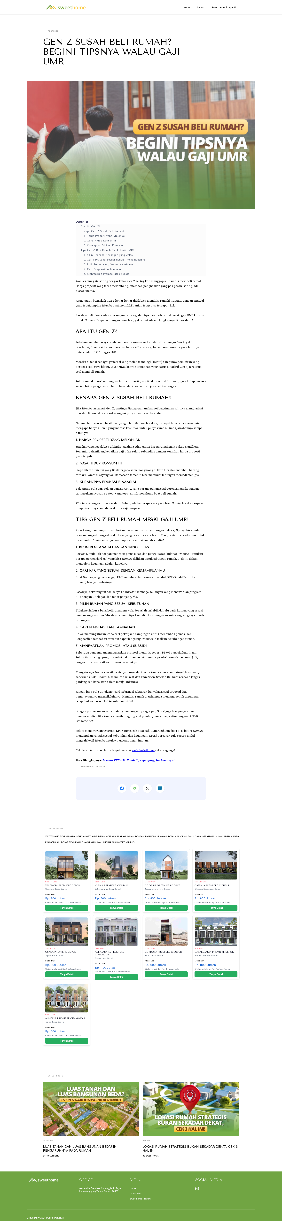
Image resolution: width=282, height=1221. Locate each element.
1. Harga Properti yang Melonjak (104, 235)
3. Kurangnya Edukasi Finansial (104, 245)
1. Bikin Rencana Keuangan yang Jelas (108, 254)
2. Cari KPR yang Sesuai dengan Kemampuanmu (115, 259)
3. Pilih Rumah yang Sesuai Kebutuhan (108, 264)
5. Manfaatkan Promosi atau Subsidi (107, 273)
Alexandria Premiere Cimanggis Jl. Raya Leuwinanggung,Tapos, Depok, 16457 (100, 1189)
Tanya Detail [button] (66, 907)
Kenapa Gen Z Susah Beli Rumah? (103, 231)
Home (133, 1188)
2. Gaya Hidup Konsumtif (100, 240)
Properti (48, 1141)
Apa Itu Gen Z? (91, 226)
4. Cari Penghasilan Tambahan (103, 269)
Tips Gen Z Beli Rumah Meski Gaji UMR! (107, 250)
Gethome (143, 750)
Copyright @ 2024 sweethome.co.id (45, 1217)
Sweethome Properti (140, 1198)
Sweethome (53, 1156)
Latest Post (135, 1193)
